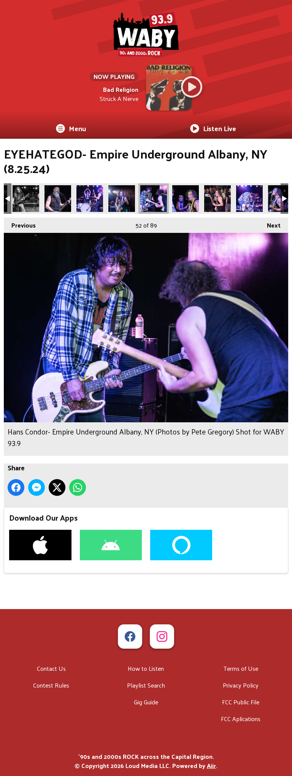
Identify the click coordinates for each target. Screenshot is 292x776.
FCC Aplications (240, 718)
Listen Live (219, 128)
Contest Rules (51, 685)
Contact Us (51, 668)
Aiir (211, 765)
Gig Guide (146, 701)
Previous (20, 225)
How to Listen (146, 668)
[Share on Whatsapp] (77, 487)
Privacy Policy (241, 685)
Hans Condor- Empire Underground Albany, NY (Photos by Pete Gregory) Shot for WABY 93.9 (89, 198)
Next (270, 225)
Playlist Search (146, 685)
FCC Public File (240, 701)
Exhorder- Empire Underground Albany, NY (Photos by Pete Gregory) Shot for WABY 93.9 (26, 198)
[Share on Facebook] (16, 487)
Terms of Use (241, 668)
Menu (77, 128)
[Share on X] (57, 487)
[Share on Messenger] (36, 487)
